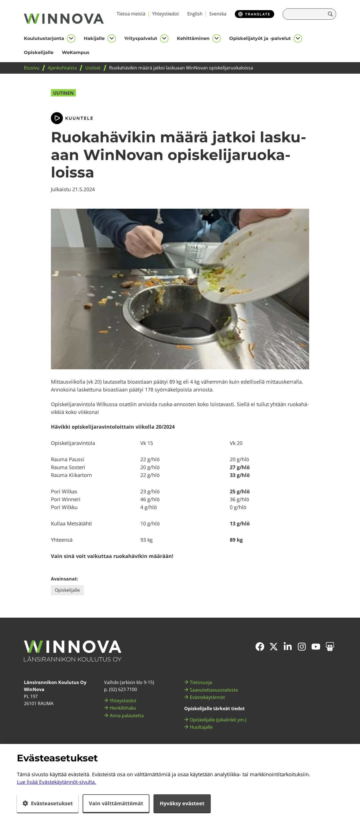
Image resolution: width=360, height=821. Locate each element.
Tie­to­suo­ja (201, 682)
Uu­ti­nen (63, 93)
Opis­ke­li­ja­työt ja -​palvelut (260, 38)
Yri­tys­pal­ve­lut (140, 38)
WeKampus (75, 52)
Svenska (217, 14)
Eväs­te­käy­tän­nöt (207, 697)
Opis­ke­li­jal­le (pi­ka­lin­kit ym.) (218, 720)
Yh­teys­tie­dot (165, 14)
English (194, 14)
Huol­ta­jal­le (201, 727)
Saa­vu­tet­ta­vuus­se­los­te (214, 690)
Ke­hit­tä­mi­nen (193, 38)
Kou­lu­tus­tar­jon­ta (44, 38)
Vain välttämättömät (116, 803)
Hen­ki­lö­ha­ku (123, 708)
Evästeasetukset (52, 803)
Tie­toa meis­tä (131, 14)
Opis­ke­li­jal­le (38, 52)
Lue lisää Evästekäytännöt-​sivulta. (56, 782)
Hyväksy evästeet (182, 803)
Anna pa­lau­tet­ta (127, 715)
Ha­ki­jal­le (94, 38)
